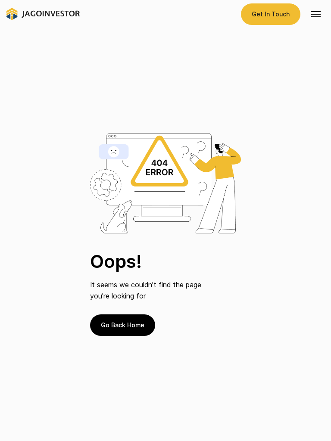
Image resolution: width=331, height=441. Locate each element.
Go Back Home (122, 325)
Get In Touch (271, 14)
